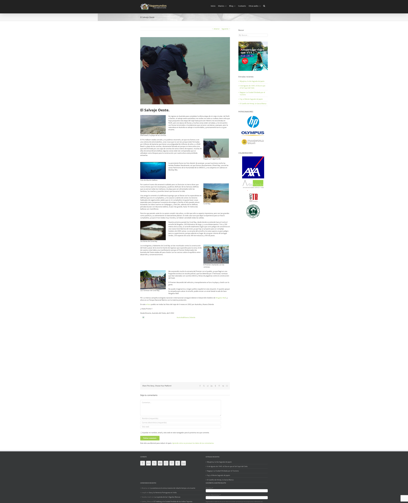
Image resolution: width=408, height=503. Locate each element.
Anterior (217, 29)
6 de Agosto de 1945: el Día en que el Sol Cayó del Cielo (252, 87)
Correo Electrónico (213, 495)
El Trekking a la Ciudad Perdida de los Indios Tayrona (173, 501)
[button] (264, 5)
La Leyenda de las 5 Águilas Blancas (167, 497)
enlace (148, 304)
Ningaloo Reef (221, 298)
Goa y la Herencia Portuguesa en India (163, 492)
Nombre (209, 488)
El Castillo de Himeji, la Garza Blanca (253, 103)
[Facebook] (142, 463)
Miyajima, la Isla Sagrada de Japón (252, 81)
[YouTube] (160, 463)
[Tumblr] (177, 463)
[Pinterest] (171, 463)
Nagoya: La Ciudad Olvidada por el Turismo (223, 471)
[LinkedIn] (183, 463)
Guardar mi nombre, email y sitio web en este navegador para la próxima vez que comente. (175, 432)
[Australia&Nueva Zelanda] (185, 345)
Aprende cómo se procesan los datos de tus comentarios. (193, 443)
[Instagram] (166, 463)
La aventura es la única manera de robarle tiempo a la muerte (172, 488)
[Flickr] (148, 463)
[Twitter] (154, 463)
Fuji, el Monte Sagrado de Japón (251, 99)
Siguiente (225, 29)
